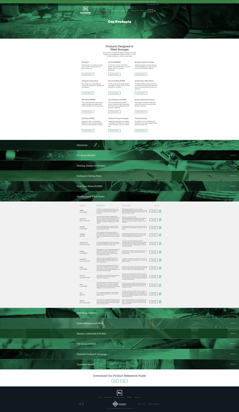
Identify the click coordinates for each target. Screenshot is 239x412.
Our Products (115, 10)
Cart (155, 10)
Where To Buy (125, 10)
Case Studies (108, 397)
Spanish (124, 381)
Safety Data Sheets (119, 397)
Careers (129, 397)
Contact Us (143, 10)
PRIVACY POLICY (141, 404)
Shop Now (153, 211)
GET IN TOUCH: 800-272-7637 (153, 4)
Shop (150, 10)
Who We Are (106, 10)
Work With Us (134, 10)
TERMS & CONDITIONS (153, 404)
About (100, 397)
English (115, 381)
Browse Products (87, 74)
